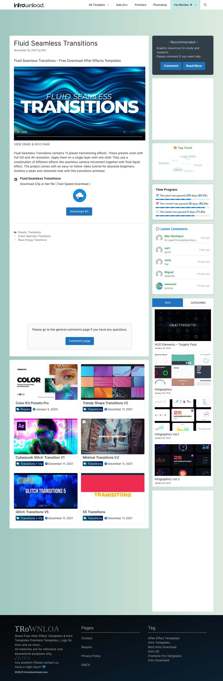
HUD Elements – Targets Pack (176, 344)
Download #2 (79, 211)
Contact (86, 638)
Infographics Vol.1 (167, 434)
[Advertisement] (111, 21)
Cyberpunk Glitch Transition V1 (40, 457)
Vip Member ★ (183, 4)
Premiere (140, 4)
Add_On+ (122, 4)
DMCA (85, 665)
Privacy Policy (91, 656)
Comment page (79, 341)
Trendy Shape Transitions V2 (105, 403)
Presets (22, 232)
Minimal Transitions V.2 (101, 457)
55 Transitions (94, 512)
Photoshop (160, 4)
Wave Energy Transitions (32, 239)
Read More (194, 66)
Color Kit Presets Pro (32, 403)
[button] (205, 5)
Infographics (163, 389)
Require (86, 647)
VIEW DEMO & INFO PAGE (32, 144)
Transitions (34, 232)
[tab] (167, 302)
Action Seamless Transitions (34, 236)
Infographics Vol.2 (167, 479)
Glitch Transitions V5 (32, 512)
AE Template (97, 4)
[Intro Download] (29, 5)
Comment (171, 66)
